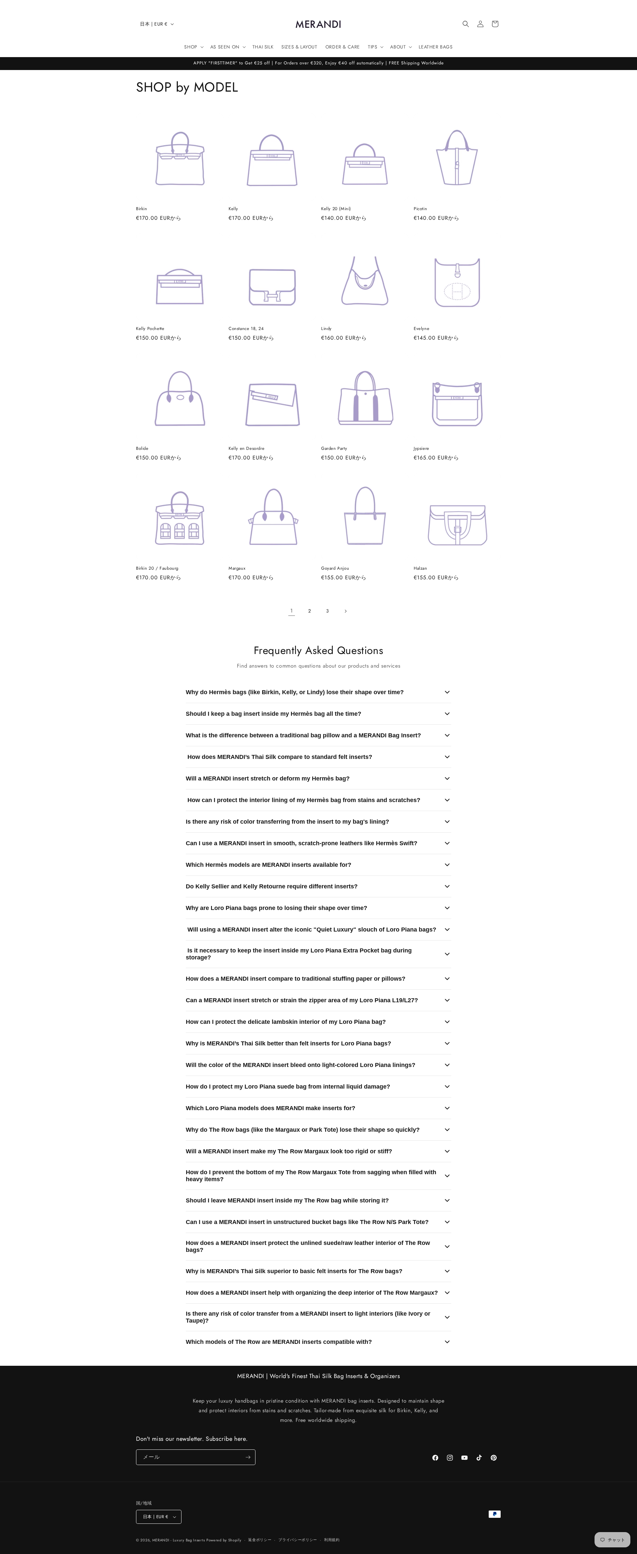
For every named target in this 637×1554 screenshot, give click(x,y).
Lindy (326, 329)
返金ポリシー (259, 1539)
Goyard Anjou (335, 568)
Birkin (141, 209)
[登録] (248, 1457)
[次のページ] (345, 611)
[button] (466, 24)
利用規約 (332, 1539)
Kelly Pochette (150, 329)
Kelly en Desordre (246, 448)
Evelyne (421, 329)
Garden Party (334, 448)
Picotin (420, 209)
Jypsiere (421, 448)
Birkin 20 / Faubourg (157, 568)
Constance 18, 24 (246, 329)
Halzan (420, 568)
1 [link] (291, 610)
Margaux (237, 568)
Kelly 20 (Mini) (336, 209)
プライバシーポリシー (297, 1539)
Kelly (233, 209)
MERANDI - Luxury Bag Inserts (178, 1540)
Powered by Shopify (224, 1540)
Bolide (142, 448)
